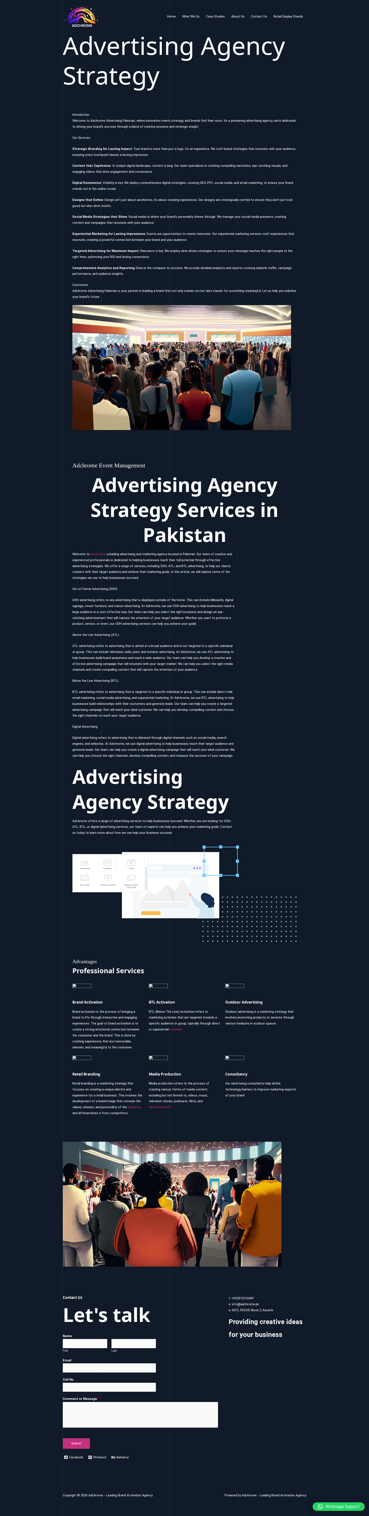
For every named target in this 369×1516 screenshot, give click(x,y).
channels (176, 1029)
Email (68, 1360)
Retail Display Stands (288, 16)
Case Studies (215, 16)
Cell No (68, 1379)
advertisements (160, 1107)
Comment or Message (81, 1399)
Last (114, 1350)
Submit (76, 1443)
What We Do (191, 16)
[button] (339, 1506)
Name (68, 1336)
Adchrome (98, 554)
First (65, 1350)
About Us (238, 16)
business (134, 1107)
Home (171, 16)
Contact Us (259, 16)
